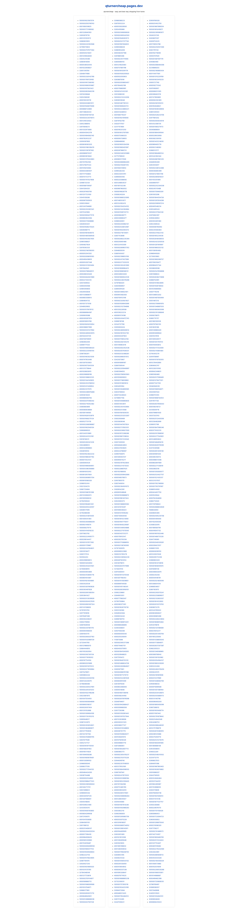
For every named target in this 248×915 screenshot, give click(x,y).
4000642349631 (155, 371)
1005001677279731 (121, 675)
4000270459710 (155, 737)
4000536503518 (85, 65)
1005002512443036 (156, 419)
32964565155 (84, 822)
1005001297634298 (156, 200)
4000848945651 (85, 896)
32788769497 (154, 884)
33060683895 (84, 407)
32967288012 (154, 707)
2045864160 (153, 62)
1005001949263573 (121, 38)
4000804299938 (85, 814)
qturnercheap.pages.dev (124, 6)
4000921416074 (85, 525)
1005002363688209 (87, 522)
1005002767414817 (86, 878)
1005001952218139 (156, 236)
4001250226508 (120, 309)
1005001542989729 (86, 640)
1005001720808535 (156, 881)
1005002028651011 (86, 103)
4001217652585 (120, 766)
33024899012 (84, 445)
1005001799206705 (121, 852)
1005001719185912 (86, 657)
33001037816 (154, 336)
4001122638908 (120, 719)
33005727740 (154, 82)
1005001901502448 (156, 533)
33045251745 (154, 35)
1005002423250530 (156, 242)
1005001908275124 (86, 419)
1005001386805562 (121, 504)
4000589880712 (85, 881)
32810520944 (154, 495)
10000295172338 (155, 557)
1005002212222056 (121, 97)
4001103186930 (120, 471)
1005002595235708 (156, 516)
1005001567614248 (121, 805)
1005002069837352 (121, 247)
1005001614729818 (156, 563)
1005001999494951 (86, 466)
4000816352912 (85, 471)
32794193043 (84, 501)
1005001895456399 (156, 704)
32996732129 (84, 183)
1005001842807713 (121, 749)
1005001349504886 (121, 528)
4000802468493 (120, 687)
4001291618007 (120, 822)
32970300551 (119, 572)
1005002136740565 (121, 545)
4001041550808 (85, 819)
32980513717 (154, 150)
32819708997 (154, 357)
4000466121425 (120, 893)
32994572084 (119, 890)
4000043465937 (85, 171)
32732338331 (119, 881)
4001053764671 (85, 887)
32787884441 (119, 283)
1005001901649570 (86, 233)
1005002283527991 (86, 687)
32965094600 (84, 289)
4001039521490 (85, 805)
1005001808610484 (156, 622)
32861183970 (154, 589)
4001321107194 (85, 734)
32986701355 (154, 395)
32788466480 (84, 684)
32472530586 (154, 448)
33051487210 (154, 301)
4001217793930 (85, 731)
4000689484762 (85, 398)
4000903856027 (155, 613)
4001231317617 (154, 480)
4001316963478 (120, 345)
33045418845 (84, 802)
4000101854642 (120, 867)
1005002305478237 (121, 755)
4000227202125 (85, 280)
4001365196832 (120, 846)
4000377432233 (155, 430)
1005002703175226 (121, 758)
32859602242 (84, 675)
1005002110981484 (156, 351)
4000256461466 (120, 242)
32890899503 (84, 430)
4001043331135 (85, 336)
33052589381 (84, 97)
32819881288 (119, 56)
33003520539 (84, 584)
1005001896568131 (121, 271)
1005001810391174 (121, 71)
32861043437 (119, 253)
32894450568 (84, 286)
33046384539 (154, 386)
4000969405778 (155, 144)
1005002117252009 (156, 348)
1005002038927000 (121, 430)
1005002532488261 (121, 354)
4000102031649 (155, 867)
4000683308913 (85, 298)
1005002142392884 (121, 209)
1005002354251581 (86, 566)
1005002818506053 (156, 239)
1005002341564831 (86, 548)
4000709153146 (120, 298)
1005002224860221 (121, 109)
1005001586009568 (86, 884)
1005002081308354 (86, 592)
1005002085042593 (121, 35)
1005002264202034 (87, 831)
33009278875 (154, 315)
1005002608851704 (86, 477)
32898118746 (119, 321)
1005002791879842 (156, 716)
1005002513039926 (86, 598)
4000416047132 (155, 531)
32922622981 (154, 852)
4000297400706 (85, 191)
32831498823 (84, 790)
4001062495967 (155, 784)
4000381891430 (155, 454)
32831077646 (84, 740)
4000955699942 (155, 333)
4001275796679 (155, 728)
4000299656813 (85, 560)
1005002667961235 (156, 159)
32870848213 (84, 127)
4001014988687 (155, 875)
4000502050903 (120, 76)
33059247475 (154, 672)
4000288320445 (85, 274)
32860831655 (84, 41)
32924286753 (154, 722)
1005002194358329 (156, 861)
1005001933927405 (86, 239)
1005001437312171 (121, 533)
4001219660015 (85, 646)
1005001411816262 (121, 513)
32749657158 (119, 398)
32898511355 (154, 548)
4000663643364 (85, 218)
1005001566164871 (156, 389)
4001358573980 (155, 864)
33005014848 (119, 690)
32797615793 (84, 610)
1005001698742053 (156, 398)
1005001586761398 (86, 492)
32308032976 (154, 525)
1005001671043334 (86, 365)
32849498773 (84, 230)
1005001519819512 (121, 383)
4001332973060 (85, 130)
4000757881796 (120, 68)
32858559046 (119, 100)
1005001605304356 (121, 144)
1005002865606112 (156, 855)
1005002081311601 (121, 793)
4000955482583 (120, 295)
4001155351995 (155, 180)
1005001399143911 (121, 828)
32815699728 (154, 569)
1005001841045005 (121, 651)
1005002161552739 (121, 333)
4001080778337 (120, 115)
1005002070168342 (86, 401)
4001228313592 (155, 368)
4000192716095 (155, 53)
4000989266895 (120, 625)
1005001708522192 (121, 339)
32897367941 (119, 772)
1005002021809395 (156, 581)
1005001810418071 (156, 29)
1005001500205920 (121, 74)
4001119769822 (155, 504)
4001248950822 (155, 439)
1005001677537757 (156, 802)
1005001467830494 (156, 298)
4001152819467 (85, 843)
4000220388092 (120, 180)
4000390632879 (155, 572)
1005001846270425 (86, 227)
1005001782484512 (121, 896)
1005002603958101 (121, 589)
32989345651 (119, 221)
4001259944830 (85, 56)
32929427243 (84, 864)
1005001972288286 (121, 433)
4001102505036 (155, 522)
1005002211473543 (121, 466)
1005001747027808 (86, 180)
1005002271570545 (121, 531)
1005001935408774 (156, 710)
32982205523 (154, 648)
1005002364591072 (121, 486)
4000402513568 (120, 410)
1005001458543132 (121, 861)
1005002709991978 (156, 303)
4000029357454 (85, 707)
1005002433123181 (86, 436)
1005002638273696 (156, 277)
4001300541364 (85, 519)
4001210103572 (85, 38)
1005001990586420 (86, 348)
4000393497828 (85, 589)
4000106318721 (155, 407)
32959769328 (154, 20)
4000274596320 (155, 825)
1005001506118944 (156, 286)
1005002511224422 (156, 840)
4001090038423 (120, 510)
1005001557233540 (121, 439)
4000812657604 (85, 475)
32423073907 (119, 359)
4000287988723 (120, 150)
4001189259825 (85, 26)
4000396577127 (120, 725)
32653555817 (154, 165)
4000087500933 (85, 200)
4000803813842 (85, 156)
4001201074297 (120, 507)
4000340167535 (85, 796)
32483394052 (119, 371)
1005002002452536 (121, 348)
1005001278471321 (156, 380)
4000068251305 (155, 91)
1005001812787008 (121, 132)
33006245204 (119, 194)
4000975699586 (155, 687)
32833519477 (84, 551)
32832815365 (119, 834)
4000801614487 (85, 578)
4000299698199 (85, 374)
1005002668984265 (121, 162)
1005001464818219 (156, 442)
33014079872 (119, 563)
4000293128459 (120, 864)
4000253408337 (85, 828)
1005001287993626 (86, 587)
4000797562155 (155, 324)
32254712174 (154, 758)
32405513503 (154, 893)
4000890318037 (85, 704)
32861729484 (84, 489)
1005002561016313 (156, 103)
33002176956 (84, 622)
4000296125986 (155, 734)
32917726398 (119, 710)
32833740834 (119, 392)
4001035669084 (155, 289)
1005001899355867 (86, 85)
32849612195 (119, 855)
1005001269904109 (86, 713)
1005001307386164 (156, 690)
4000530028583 (120, 26)
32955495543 (154, 209)
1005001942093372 (121, 230)
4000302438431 (85, 619)
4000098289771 (120, 215)
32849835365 (154, 513)
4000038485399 (155, 171)
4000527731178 (85, 421)
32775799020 (119, 156)
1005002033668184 (121, 778)
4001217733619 (85, 875)
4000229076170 (155, 808)
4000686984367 (85, 312)
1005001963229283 (156, 663)
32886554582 (154, 489)
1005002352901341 (86, 209)
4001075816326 (120, 740)
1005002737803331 (121, 427)
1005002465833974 (86, 333)
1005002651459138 (156, 451)
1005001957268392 (86, 82)
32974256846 (84, 94)
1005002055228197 (86, 507)
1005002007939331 (121, 351)
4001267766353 (120, 578)
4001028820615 (85, 371)
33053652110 (119, 811)
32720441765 (84, 643)
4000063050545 (120, 634)
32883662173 (119, 752)
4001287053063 (85, 362)
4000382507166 (120, 53)
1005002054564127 (156, 660)
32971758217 (154, 828)
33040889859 (154, 130)
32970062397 (154, 215)
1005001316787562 (86, 150)
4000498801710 (120, 743)
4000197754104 (85, 660)
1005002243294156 (86, 678)
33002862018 (154, 469)
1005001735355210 (86, 716)
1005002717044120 (86, 769)
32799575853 (84, 47)
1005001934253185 (121, 887)
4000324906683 (85, 448)
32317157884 (119, 127)
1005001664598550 (121, 769)
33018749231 (84, 439)
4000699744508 (120, 584)
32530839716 (154, 410)
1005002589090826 (121, 32)
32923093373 (119, 501)
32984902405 (84, 342)
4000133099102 (85, 760)
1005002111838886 (86, 221)
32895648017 (84, 719)
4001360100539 (155, 321)
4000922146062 (155, 147)
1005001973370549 (121, 575)
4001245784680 (85, 206)
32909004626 (154, 899)
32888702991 (154, 280)
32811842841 (84, 268)
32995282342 (119, 171)
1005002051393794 (156, 634)
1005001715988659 (121, 542)
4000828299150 (155, 551)
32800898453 (154, 814)
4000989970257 (85, 153)
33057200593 (119, 442)
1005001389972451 (121, 622)
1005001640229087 (121, 525)
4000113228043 (120, 395)
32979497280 (84, 616)
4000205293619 (120, 637)
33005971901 (119, 669)
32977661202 (154, 118)
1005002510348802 (121, 728)
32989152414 (84, 483)
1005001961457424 (121, 498)
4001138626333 (85, 112)
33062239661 (119, 592)
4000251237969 (155, 678)
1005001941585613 (156, 796)
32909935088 (84, 315)
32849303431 (84, 224)
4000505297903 (120, 336)
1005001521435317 (156, 477)
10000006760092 (155, 227)
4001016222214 (120, 312)
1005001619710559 (86, 746)
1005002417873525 (121, 775)
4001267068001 (85, 799)
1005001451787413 (156, 342)
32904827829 (84, 245)
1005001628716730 (121, 607)
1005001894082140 (86, 135)
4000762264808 (155, 498)
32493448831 (119, 628)
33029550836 (84, 292)
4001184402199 (120, 85)
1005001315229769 (156, 76)
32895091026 (119, 289)
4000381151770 (120, 731)
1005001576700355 (156, 359)
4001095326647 (120, 872)
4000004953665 (85, 572)
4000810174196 (120, 315)
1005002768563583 (121, 374)
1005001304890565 (121, 389)
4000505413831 (85, 53)
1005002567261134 (86, 654)
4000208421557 (155, 545)
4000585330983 (85, 840)
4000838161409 (120, 681)
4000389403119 (155, 94)
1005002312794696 (121, 306)
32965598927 (84, 242)
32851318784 (84, 71)
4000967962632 (120, 188)
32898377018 (84, 766)
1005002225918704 (86, 351)
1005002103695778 (86, 575)
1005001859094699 (86, 702)
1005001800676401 (86, 758)
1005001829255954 (86, 324)
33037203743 (154, 415)
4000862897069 (155, 463)
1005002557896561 (156, 433)
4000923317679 (85, 389)
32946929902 (84, 306)
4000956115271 (120, 460)
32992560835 (119, 814)
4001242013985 (85, 433)
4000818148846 (120, 492)
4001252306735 (155, 124)
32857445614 (119, 483)
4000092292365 (155, 100)
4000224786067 (120, 451)
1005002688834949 (156, 507)
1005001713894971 (156, 643)
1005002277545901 (156, 436)
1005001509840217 (121, 734)
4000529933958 (155, 135)
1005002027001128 (86, 902)
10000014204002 (85, 563)
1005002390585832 (87, 784)
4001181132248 (120, 186)
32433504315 (84, 808)
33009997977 (154, 183)
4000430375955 (120, 648)
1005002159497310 (121, 165)
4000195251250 (120, 130)
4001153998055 (155, 787)
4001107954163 (85, 162)
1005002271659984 (86, 669)
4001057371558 (85, 303)
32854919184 (119, 386)
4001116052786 (155, 44)
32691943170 (84, 634)
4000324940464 (155, 778)
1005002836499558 (87, 846)
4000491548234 (155, 206)
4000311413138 (154, 799)
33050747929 (154, 56)
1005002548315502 (156, 755)
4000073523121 (85, 460)
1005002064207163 (86, 637)
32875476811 (84, 672)
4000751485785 (120, 787)
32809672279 (154, 607)
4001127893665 (155, 97)
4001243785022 (155, 610)
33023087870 (84, 696)
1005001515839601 (121, 581)
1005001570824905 (86, 858)
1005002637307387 (156, 646)
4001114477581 (154, 74)
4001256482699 (155, 421)
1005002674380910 (156, 731)
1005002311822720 (156, 233)
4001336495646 (120, 840)
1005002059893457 (121, 82)
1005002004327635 (86, 601)
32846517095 (84, 510)
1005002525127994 (86, 330)
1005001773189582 (86, 29)
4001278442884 (155, 362)
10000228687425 (120, 469)
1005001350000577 (156, 471)
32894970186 (154, 763)
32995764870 (119, 454)
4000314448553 (120, 112)
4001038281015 (120, 737)
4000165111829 (85, 752)
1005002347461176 (86, 628)
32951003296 (154, 194)
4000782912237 (85, 138)
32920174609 (154, 790)
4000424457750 (155, 492)
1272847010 (118, 569)
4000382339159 (155, 138)
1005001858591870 (156, 566)
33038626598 (154, 268)
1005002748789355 (86, 250)
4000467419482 (155, 846)
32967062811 (84, 354)
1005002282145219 (121, 342)
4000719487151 (120, 646)
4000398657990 (85, 327)
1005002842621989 (86, 277)
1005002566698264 (121, 796)
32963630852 (154, 819)
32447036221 (119, 902)
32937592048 (119, 631)
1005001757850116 (121, 884)
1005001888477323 (86, 781)
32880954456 (119, 50)
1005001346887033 (156, 306)
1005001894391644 (156, 132)
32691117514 (84, 554)
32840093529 (84, 463)
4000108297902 (85, 749)
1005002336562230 (121, 557)
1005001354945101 (156, 896)
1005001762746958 (156, 483)
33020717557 (119, 124)
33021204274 (84, 486)
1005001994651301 (86, 504)
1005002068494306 (156, 65)
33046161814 (84, 451)
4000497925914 (120, 560)
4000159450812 (155, 345)
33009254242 (119, 616)
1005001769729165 (86, 79)
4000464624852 (120, 445)
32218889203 (154, 68)
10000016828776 (120, 191)
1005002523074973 (86, 118)
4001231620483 (120, 65)
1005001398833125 (86, 377)
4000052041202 (85, 253)
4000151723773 (85, 177)
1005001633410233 (156, 79)
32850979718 (84, 35)
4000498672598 (155, 460)
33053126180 (119, 610)
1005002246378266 (121, 280)
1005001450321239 (86, 442)
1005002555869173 (156, 696)
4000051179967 (85, 545)
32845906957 (119, 286)
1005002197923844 (121, 463)
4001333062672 (85, 495)
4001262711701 (85, 787)
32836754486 (84, 775)
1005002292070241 (156, 592)
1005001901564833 (121, 44)
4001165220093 (155, 637)
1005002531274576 (156, 740)
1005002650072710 (86, 893)
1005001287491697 (156, 245)
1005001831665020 (86, 867)
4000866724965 (85, 109)
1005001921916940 (121, 118)
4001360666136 (155, 746)
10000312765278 (120, 554)
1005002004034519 (156, 121)
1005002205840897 (121, 368)
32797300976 (119, 548)
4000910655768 (85, 321)
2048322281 (153, 752)
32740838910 (84, 569)
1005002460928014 (121, 330)
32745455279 (154, 354)
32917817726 (154, 401)
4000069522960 (120, 551)
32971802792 (84, 533)
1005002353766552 (86, 383)
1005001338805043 (156, 640)
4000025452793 (155, 23)
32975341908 (84, 212)
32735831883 (154, 256)
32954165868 (119, 29)
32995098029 (119, 47)
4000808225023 (155, 902)
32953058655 (154, 749)
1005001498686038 (86, 899)
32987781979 (84, 861)
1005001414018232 (86, 531)
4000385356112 (155, 457)
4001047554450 (85, 699)
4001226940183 (85, 32)
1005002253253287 (121, 415)
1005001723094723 (156, 816)
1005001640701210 (121, 660)
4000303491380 (155, 221)
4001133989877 (85, 295)
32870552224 (119, 23)
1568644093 (153, 510)
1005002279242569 (156, 849)
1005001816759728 (86, 115)
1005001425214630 (156, 141)
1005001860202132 (156, 247)
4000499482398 (155, 878)
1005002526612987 (121, 227)
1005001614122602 (156, 601)
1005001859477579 (86, 215)
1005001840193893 (86, 811)
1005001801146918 (121, 693)
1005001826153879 (86, 415)
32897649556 (84, 625)
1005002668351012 (121, 357)
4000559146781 (155, 578)
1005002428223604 (156, 619)
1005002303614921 (86, 725)
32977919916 (84, 613)
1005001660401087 (121, 147)
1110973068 (118, 640)
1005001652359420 (121, 781)
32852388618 (84, 124)
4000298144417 (85, 539)
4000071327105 (155, 383)
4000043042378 (85, 132)
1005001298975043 (156, 822)
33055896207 (154, 772)
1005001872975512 (86, 666)
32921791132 (154, 50)
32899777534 (84, 345)
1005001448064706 (156, 681)
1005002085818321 (156, 177)
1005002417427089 (121, 259)
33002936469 (119, 419)
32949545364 (119, 613)
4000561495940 (155, 519)
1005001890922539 (121, 277)
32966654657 (154, 587)
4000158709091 (85, 339)
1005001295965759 (121, 816)
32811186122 (84, 825)
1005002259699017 (156, 595)
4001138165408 (155, 250)
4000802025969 (85, 663)
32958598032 (154, 684)
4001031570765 (85, 870)
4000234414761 (120, 174)
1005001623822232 (86, 454)
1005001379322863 (86, 159)
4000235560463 (155, 230)
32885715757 (154, 318)
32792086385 (84, 513)
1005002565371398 (121, 643)
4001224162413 (120, 203)
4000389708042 (155, 654)
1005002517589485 (156, 377)
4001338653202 (155, 295)
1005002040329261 (156, 542)
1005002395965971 (156, 32)
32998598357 (154, 887)
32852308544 (154, 224)
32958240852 (154, 218)
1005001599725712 (121, 212)
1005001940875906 (86, 106)
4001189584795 (155, 528)
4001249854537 (120, 183)
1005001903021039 (86, 357)
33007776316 (154, 292)
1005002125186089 (156, 628)
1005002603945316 (86, 91)
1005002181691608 (156, 675)
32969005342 (84, 793)
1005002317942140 (156, 212)
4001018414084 (85, 168)
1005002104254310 (121, 206)
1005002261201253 (86, 690)
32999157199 (154, 424)
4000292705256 (120, 539)
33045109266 (84, 197)
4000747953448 (85, 359)
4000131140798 (155, 699)
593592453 (83, 557)
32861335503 (154, 112)
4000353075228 (120, 819)
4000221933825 (120, 448)
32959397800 (84, 141)
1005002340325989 (121, 153)
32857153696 (119, 236)
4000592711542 (155, 85)
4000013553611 (120, 404)
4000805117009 (120, 159)
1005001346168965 (156, 651)
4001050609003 (120, 377)
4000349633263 (120, 274)
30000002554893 (86, 778)
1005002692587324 (86, 604)
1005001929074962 (156, 769)
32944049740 (119, 760)
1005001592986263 (121, 808)
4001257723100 (85, 194)
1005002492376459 (156, 669)
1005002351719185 (121, 59)
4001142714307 (154, 834)
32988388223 (119, 20)
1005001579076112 (86, 309)
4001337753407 (155, 843)
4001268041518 (155, 584)
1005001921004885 (86, 581)
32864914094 (84, 62)
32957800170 (119, 480)
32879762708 (119, 121)
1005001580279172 (156, 127)
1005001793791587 (156, 486)
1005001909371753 (86, 849)
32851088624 (154, 274)
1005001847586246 (156, 427)
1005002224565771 (86, 536)
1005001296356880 (86, 469)
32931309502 (84, 283)
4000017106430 (85, 834)
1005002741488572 (156, 831)
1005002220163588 (86, 44)
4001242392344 (155, 156)
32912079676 (154, 625)
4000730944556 (120, 516)
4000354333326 (155, 858)
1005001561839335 (121, 413)
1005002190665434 (156, 71)
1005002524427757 (156, 475)
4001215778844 (85, 368)
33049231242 (119, 858)
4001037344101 (155, 781)
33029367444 (154, 392)
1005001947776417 (121, 522)
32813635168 (154, 327)
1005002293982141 (121, 224)
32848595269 (154, 162)
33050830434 (119, 327)
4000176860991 (120, 88)
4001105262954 (85, 651)
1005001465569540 (86, 236)
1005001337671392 (86, 542)
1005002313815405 (86, 516)
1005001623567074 (86, 20)
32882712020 (154, 501)
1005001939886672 (121, 495)
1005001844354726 (156, 197)
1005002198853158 (121, 256)
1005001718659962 (121, 380)
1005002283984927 (121, 666)
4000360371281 (120, 604)
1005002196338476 (86, 147)
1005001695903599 (156, 309)
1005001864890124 (156, 153)
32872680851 (119, 746)
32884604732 (84, 301)
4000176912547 (120, 536)
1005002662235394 (121, 239)
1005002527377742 (121, 41)
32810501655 (119, 843)
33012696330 (119, 94)
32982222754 (84, 855)
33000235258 (154, 575)
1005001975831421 (86, 88)
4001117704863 (85, 174)
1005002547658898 (156, 271)
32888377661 (84, 890)
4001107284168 (120, 784)
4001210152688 (85, 710)
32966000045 (84, 763)
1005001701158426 (156, 811)
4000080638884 (85, 410)
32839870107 (154, 38)
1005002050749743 (86, 23)
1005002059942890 (121, 475)
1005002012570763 (156, 604)
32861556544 (119, 365)
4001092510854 (120, 168)
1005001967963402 (156, 766)
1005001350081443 (121, 713)
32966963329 (154, 560)
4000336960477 (120, 218)
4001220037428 (155, 554)
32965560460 (154, 374)
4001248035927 (120, 799)
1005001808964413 (121, 268)
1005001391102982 (156, 657)
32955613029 (84, 395)
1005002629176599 (156, 445)
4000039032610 (120, 790)
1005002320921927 (121, 301)
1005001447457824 (121, 424)
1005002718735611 (121, 233)
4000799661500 (155, 413)
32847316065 (154, 539)
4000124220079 (85, 681)
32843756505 (154, 775)
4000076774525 (120, 875)
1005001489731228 (156, 536)
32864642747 (154, 365)
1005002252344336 (156, 186)
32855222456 (154, 666)
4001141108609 (85, 607)
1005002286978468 (86, 392)
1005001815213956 (121, 519)
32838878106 (119, 79)
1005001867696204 (156, 26)
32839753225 (154, 41)
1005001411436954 (86, 386)
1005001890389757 (156, 259)
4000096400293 (155, 702)
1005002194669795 (86, 737)
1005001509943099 (121, 303)
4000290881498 (155, 616)
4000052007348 (85, 262)
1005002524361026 (121, 678)
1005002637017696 (121, 566)
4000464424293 (85, 772)
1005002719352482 (86, 404)
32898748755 (119, 619)
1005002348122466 (156, 168)
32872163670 (84, 816)
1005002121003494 (86, 265)
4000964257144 (155, 265)
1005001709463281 (156, 191)
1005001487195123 (121, 103)
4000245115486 (155, 188)
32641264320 (84, 188)
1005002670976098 (121, 699)
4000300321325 (120, 722)
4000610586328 (85, 480)
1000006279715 (85, 528)
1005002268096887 (86, 424)
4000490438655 (85, 259)
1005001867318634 (121, 436)
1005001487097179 (156, 59)
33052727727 (84, 743)
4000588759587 (85, 186)
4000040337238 (120, 870)
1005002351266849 (156, 312)
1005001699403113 (121, 106)
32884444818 (84, 648)
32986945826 (154, 253)
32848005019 (119, 250)
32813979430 (119, 684)
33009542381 (119, 489)
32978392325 (84, 247)
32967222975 (84, 722)
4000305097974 (85, 318)
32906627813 (154, 760)
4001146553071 (120, 200)
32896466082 (119, 141)
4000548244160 (120, 696)
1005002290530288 (156, 870)
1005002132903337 (156, 598)
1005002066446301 (156, 725)
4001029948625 (120, 654)
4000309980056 (120, 707)
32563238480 (154, 805)
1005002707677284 (86, 50)
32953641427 (84, 595)
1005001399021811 (121, 292)
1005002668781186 (121, 672)
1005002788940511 (86, 271)
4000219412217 (155, 631)
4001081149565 (85, 413)
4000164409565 (120, 831)
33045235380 (84, 59)
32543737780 (119, 324)
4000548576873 (120, 477)
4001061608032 (85, 498)
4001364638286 (85, 755)
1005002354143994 (121, 407)
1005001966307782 (86, 457)
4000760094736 (155, 793)
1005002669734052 (121, 825)
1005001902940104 (86, 427)
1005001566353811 (156, 872)
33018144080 (119, 802)
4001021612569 (120, 837)
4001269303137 (120, 457)
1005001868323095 (121, 197)
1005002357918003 (121, 763)
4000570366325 (120, 135)
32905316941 (84, 203)
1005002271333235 (121, 262)
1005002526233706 (156, 115)
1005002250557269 (156, 47)
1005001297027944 (121, 716)
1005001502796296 (86, 693)
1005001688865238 (121, 878)
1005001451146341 (121, 587)
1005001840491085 (156, 743)
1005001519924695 (156, 283)
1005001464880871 (86, 728)
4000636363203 (85, 144)
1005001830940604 (86, 852)
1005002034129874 (156, 693)
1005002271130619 (156, 466)
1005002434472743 (121, 318)
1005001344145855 (86, 380)
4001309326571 (155, 339)
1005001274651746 (156, 174)
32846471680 (84, 74)
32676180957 (154, 88)
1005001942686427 (121, 704)
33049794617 (119, 702)
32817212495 (119, 899)
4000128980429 (155, 330)
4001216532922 (85, 121)
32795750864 (119, 601)
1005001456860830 (121, 401)
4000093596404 (85, 631)
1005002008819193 (86, 256)
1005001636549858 (156, 109)
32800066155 (119, 62)
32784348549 (84, 872)
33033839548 (119, 421)
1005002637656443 (156, 404)
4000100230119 (85, 100)
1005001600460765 (156, 837)
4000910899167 (120, 362)
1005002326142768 (86, 76)
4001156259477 (155, 262)
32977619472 (119, 657)
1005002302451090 (121, 265)
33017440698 (154, 890)
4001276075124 (85, 165)
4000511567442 (155, 713)
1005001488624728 (121, 663)
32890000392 (119, 177)
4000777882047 (120, 598)
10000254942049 (155, 719)
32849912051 (119, 595)
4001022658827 (85, 68)
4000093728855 (120, 138)
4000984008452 (85, 837)
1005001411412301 (121, 91)
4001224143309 (120, 245)
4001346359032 (120, 849)
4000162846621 (155, 106)
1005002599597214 (156, 203)
